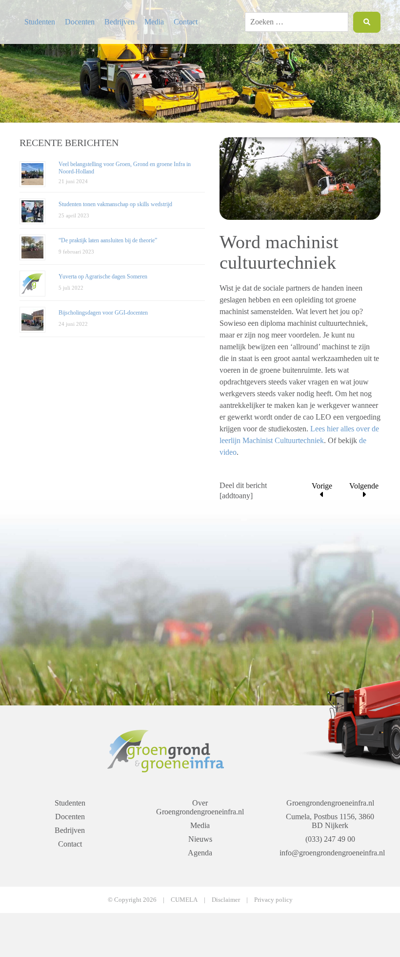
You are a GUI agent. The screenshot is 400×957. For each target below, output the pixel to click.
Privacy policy (273, 899)
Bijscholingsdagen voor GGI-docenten (103, 312)
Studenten (39, 22)
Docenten (80, 22)
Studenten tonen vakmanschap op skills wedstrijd (115, 204)
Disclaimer (226, 899)
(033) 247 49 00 (330, 839)
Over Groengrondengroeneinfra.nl (200, 807)
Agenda (200, 853)
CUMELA (184, 899)
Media (154, 22)
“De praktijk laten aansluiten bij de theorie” (108, 240)
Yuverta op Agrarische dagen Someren (103, 276)
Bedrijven (119, 22)
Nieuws (200, 839)
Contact (186, 22)
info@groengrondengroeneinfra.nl (330, 853)
